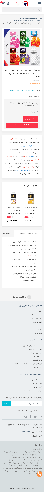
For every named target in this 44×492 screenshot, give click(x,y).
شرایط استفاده (37, 356)
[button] (4, 3)
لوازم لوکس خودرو (35, 380)
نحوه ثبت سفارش (36, 315)
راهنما (40, 311)
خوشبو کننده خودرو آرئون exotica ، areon (23, 90)
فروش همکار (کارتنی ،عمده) (32, 391)
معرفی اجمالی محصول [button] (28, 233)
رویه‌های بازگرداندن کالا (34, 353)
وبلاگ (40, 326)
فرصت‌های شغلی (36, 367)
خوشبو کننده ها (36, 384)
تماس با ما (38, 333)
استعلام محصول (21, 125)
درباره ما (39, 329)
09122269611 (25, 432)
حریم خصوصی (37, 360)
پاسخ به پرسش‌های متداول (32, 346)
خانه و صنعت (37, 387)
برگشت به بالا (20, 297)
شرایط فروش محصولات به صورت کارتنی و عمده (25, 364)
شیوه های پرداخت (36, 322)
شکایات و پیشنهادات (35, 349)
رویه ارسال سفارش (35, 318)
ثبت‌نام (6, 403)
